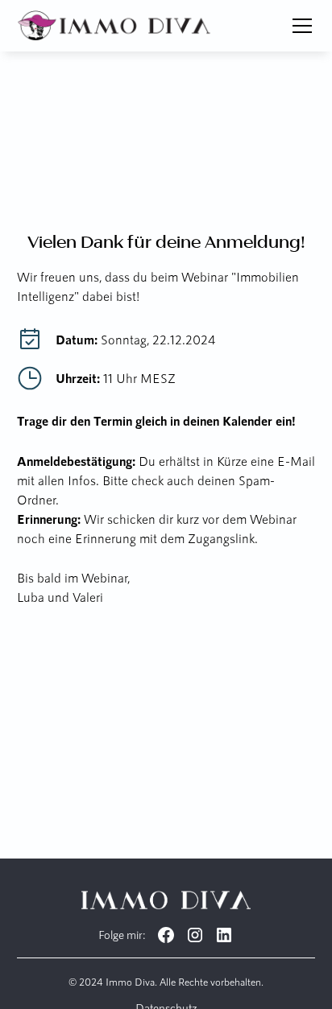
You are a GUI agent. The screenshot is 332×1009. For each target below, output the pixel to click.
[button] (299, 25)
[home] (115, 26)
